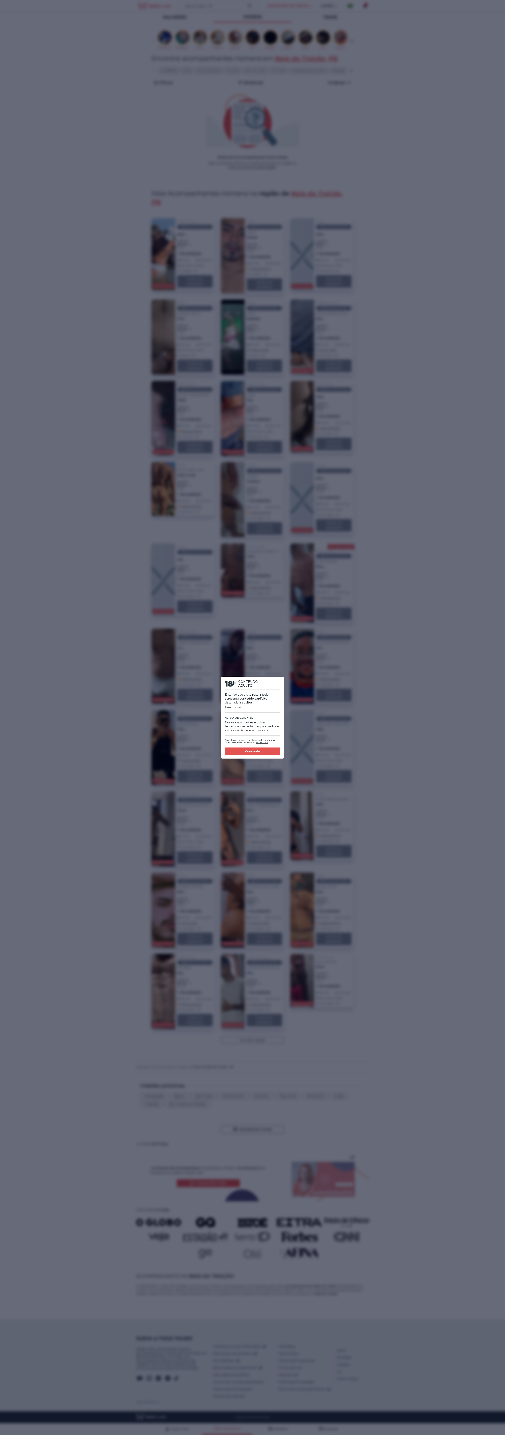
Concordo (252, 751)
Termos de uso (233, 706)
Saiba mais (262, 742)
